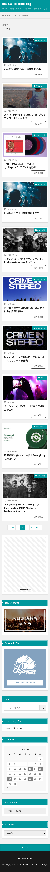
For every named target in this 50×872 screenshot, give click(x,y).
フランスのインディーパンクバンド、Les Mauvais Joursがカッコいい (24, 260)
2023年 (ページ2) (21, 15)
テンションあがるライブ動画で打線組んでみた (24, 408)
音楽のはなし (40, 426)
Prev (12, 527)
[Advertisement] (25, 562)
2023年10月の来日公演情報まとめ (22, 69)
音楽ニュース (15, 9)
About (5, 9)
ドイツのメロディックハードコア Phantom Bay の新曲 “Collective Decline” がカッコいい (22, 508)
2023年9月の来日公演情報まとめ (21, 213)
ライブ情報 (41, 40)
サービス (37, 9)
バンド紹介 (41, 230)
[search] (43, 708)
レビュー (27, 9)
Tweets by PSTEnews (13, 728)
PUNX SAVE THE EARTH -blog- (17, 4)
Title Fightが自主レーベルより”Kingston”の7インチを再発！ (21, 165)
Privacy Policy (25, 858)
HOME (7, 15)
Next (37, 527)
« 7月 (9, 787)
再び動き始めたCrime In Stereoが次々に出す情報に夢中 (24, 309)
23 (10, 779)
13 (30, 769)
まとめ (46, 9)
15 (40, 769)
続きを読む (38, 74)
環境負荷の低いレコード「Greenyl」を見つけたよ (25, 457)
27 (30, 779)
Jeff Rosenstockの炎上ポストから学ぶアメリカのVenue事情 (24, 116)
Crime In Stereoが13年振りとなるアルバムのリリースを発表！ (24, 359)
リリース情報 (40, 135)
